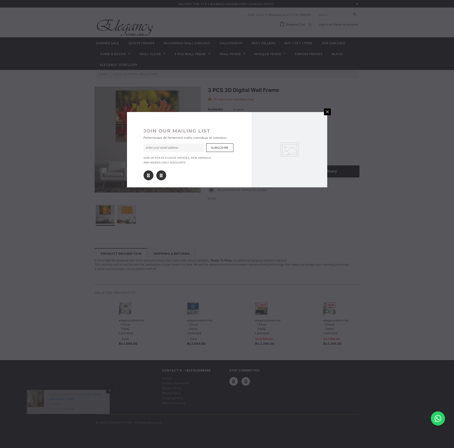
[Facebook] (148, 175)
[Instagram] (161, 175)
